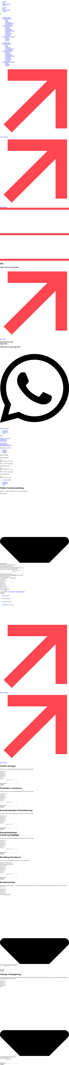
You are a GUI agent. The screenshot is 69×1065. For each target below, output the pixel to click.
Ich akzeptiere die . (13, 591)
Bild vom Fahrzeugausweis (6, 567)
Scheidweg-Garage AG (5, 438)
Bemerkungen (3, 783)
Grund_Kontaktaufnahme (5, 894)
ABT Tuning (8, 34)
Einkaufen (7, 39)
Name (1, 582)
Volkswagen (8, 22)
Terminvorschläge (4, 1058)
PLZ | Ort (2, 587)
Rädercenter (8, 28)
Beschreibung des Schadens (6, 574)
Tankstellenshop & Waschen (9, 36)
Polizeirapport (13, 578)
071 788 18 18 (3, 443)
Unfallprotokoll (5, 578)
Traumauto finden (6, 17)
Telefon (2, 584)
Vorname (2, 580)
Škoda (6, 21)
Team (4, 2)
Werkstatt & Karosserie (8, 26)
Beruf (1, 986)
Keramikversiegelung (9, 30)
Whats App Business (4, 444)
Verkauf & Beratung (7, 18)
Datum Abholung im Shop (6, 864)
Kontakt (4, 5)
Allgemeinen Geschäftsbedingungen (17, 591)
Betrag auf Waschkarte (5, 862)
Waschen (7, 40)
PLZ (1, 777)
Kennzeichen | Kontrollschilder (6, 565)
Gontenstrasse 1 (3, 439)
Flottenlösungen (8, 24)
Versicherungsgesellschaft (5, 566)
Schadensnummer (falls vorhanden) (7, 569)
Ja (2, 590)
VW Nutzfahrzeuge (9, 23)
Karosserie (7, 35)
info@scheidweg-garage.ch (6, 445)
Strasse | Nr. (2, 586)
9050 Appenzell (3, 440)
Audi (6, 19)
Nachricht (2, 969)
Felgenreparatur (8, 29)
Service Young (8, 33)
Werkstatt (7, 27)
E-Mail (1, 583)
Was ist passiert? (3, 493)
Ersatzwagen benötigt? (5, 589)
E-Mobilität (7, 32)
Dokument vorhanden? (5, 576)
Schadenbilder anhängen (5, 575)
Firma (1, 579)
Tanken (7, 38)
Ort (1, 778)
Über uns (5, 1)
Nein (6, 590)
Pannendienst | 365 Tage (5, 447)
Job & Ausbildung (6, 4)
